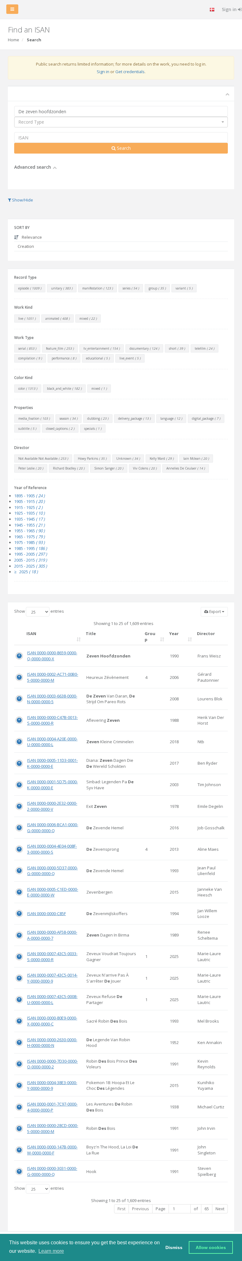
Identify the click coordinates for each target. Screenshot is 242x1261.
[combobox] (121, 122)
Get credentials (130, 71)
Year (174, 633)
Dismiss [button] (173, 1247)
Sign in (103, 71)
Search (123, 148)
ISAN (31, 633)
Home (13, 40)
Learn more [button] (51, 1251)
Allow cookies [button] (211, 1247)
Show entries (39, 611)
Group (150, 636)
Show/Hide (22, 200)
